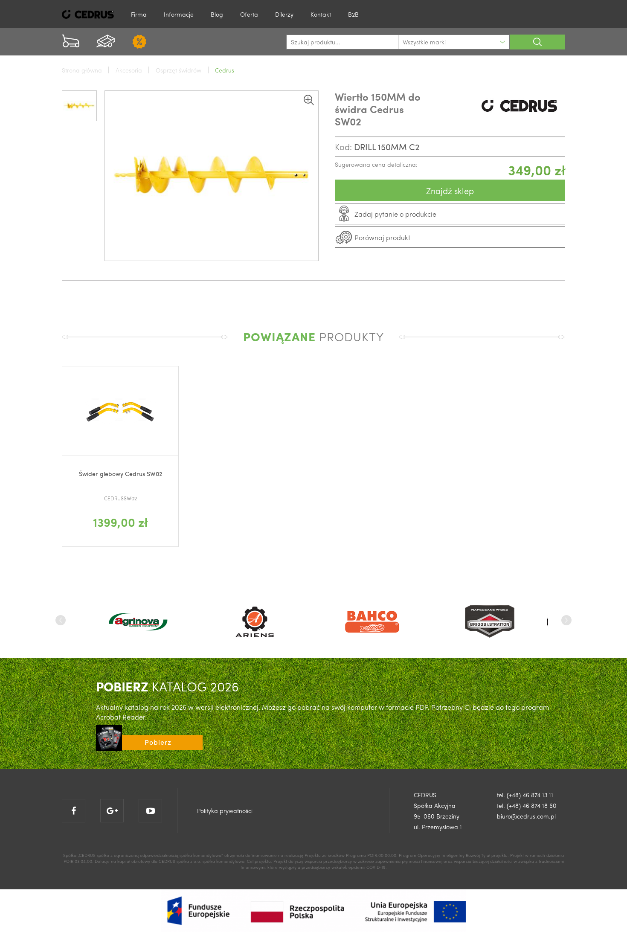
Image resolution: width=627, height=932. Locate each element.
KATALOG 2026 (167, 686)
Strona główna (82, 70)
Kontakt (321, 14)
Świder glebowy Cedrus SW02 (120, 473)
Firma (139, 14)
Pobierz (158, 742)
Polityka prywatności (225, 810)
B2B (353, 14)
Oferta (249, 14)
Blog (217, 14)
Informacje (179, 14)
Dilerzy (284, 14)
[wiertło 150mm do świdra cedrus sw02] (211, 176)
